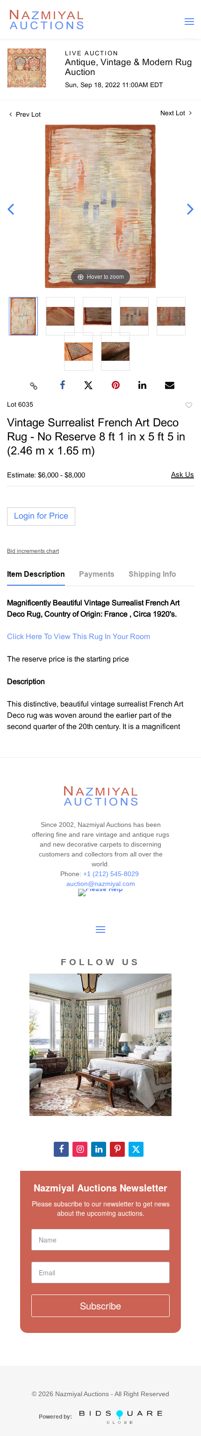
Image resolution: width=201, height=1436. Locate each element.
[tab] (36, 578)
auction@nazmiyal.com (100, 883)
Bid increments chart (33, 551)
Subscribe (100, 1305)
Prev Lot (27, 115)
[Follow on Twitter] (136, 1149)
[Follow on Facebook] (61, 1149)
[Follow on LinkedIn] (98, 1149)
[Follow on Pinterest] (117, 1149)
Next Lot (173, 114)
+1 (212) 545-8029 (112, 874)
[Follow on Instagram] (79, 1149)
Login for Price (41, 517)
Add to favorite (188, 407)
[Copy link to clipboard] (34, 385)
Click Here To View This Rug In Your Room (78, 636)
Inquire (182, 475)
